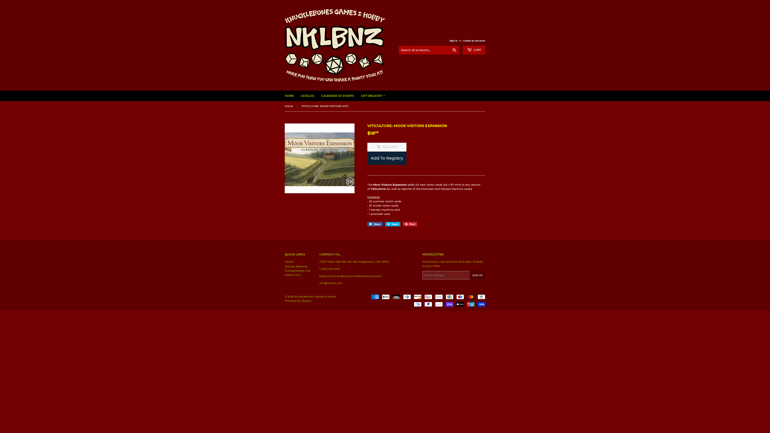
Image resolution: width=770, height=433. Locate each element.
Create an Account (474, 40)
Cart (477, 50)
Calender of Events (337, 96)
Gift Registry (372, 96)
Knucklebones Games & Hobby (315, 296)
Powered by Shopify (298, 300)
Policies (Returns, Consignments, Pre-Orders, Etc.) (298, 270)
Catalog (307, 96)
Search (289, 261)
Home (289, 96)
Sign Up (477, 275)
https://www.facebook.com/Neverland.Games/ (350, 276)
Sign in (454, 40)
